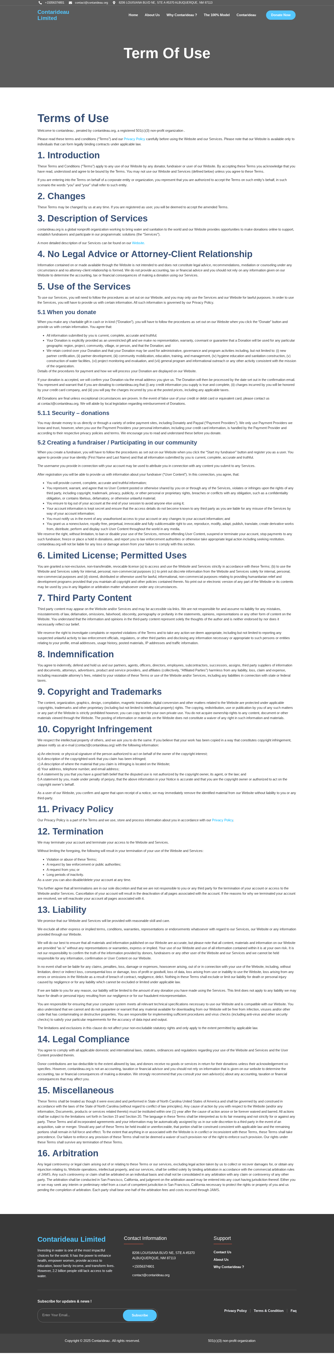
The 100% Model (217, 15)
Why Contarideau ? (182, 15)
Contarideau (246, 15)
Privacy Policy (134, 139)
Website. (138, 243)
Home (133, 15)
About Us (152, 15)
